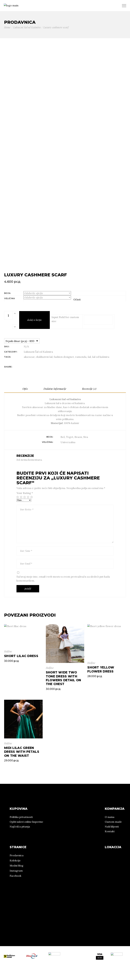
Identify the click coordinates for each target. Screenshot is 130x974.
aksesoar (29, 356)
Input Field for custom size (65, 319)
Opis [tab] (25, 388)
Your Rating (24, 493)
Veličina (9, 298)
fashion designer (64, 356)
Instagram (16, 870)
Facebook (15, 875)
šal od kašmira (100, 356)
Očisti (77, 299)
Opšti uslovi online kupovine (26, 821)
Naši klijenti (112, 826)
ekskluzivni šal (44, 356)
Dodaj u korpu (34, 319)
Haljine (8, 651)
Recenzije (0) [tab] (89, 388)
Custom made (113, 821)
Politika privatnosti (21, 817)
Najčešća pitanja (20, 826)
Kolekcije (15, 860)
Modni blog (16, 865)
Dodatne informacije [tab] (55, 388)
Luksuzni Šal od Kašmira (38, 351)
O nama (109, 817)
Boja (7, 293)
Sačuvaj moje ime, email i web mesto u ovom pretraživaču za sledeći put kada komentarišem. (63, 578)
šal (89, 356)
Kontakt (110, 831)
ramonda (80, 356)
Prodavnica (16, 855)
